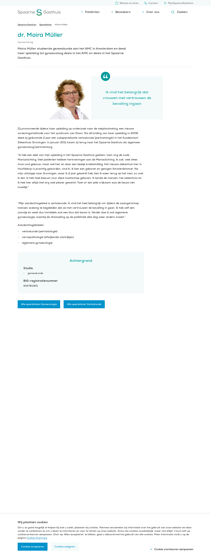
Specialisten (45, 24)
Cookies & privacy (37, 537)
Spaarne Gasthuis (27, 24)
